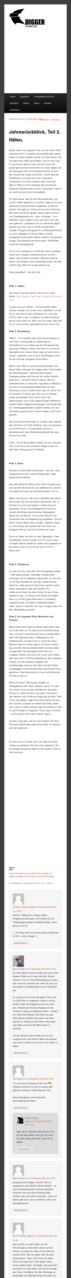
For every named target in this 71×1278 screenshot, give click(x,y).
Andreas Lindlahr (21, 906)
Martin (16, 1178)
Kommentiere (21, 942)
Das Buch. (24, 96)
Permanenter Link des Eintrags (39, 876)
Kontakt (47, 103)
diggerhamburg (16, 876)
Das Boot (14, 103)
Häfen (45, 873)
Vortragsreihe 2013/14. (44, 96)
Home (12, 96)
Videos (26, 103)
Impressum (15, 109)
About (36, 103)
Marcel (16, 968)
